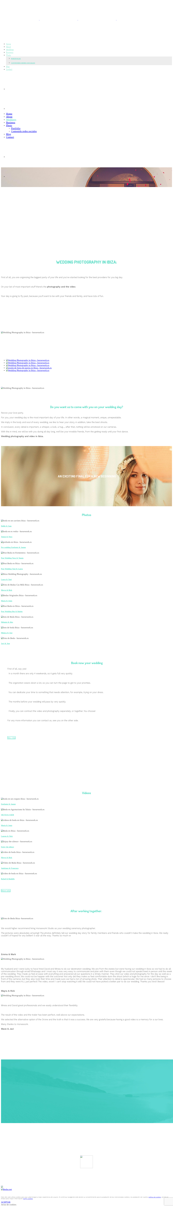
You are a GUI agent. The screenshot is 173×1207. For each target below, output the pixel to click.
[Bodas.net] (6, 1189)
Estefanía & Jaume (8, 804)
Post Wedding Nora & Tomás (12, 558)
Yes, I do (11, 738)
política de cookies (154, 1197)
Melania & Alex (7, 622)
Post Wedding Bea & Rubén (12, 611)
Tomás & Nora (6, 537)
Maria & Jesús (6, 825)
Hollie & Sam (6, 526)
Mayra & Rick (6, 590)
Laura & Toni (6, 579)
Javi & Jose (5, 643)
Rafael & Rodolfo (8, 879)
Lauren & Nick (7, 836)
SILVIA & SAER (7, 815)
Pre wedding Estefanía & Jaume (13, 547)
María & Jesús (6, 601)
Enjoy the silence (7, 847)
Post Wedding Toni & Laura (12, 569)
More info (5, 890)
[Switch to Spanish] (25, 89)
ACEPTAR (5, 1202)
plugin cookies (28, 1199)
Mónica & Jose (6, 633)
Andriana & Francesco (9, 868)
